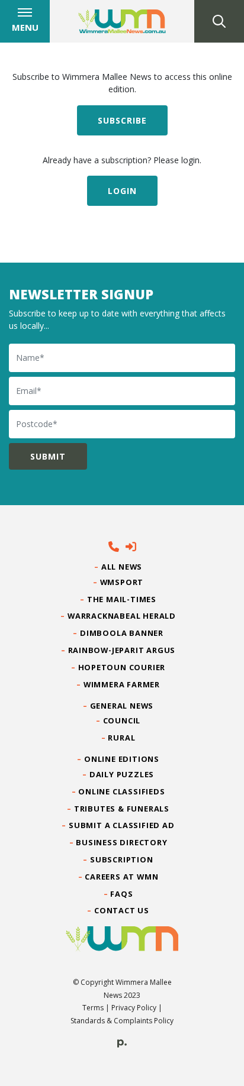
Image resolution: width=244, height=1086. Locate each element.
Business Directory (121, 842)
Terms (93, 1008)
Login (122, 190)
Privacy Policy (133, 1008)
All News (122, 566)
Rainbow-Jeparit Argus (122, 650)
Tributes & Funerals (122, 808)
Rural (121, 737)
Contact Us (122, 910)
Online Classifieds (122, 791)
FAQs (122, 893)
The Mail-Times (122, 599)
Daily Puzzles (122, 774)
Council (121, 720)
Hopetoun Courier (122, 667)
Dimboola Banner (122, 633)
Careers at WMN (121, 876)
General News (122, 705)
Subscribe (122, 120)
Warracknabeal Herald (122, 615)
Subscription (122, 859)
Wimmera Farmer (122, 684)
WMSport (121, 582)
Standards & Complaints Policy (122, 1021)
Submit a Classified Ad (121, 825)
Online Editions (122, 759)
